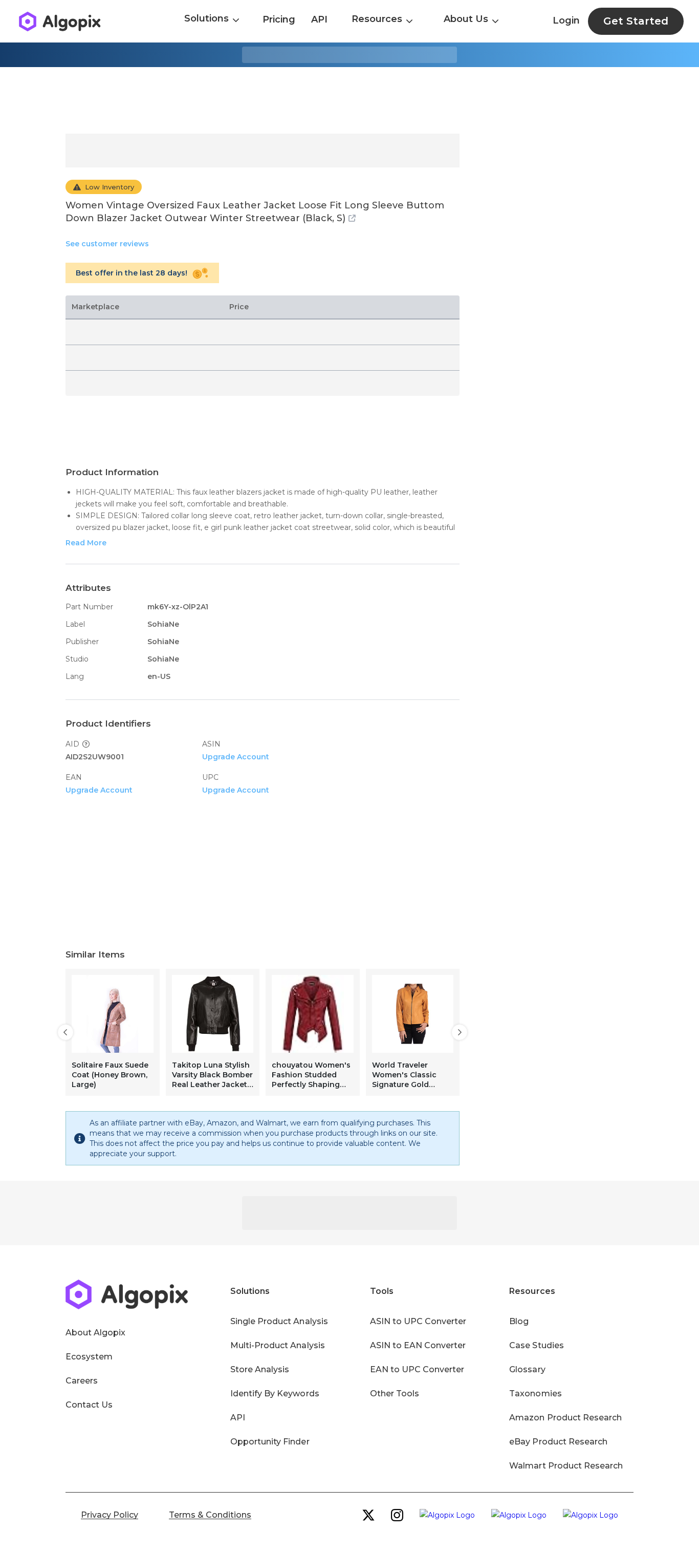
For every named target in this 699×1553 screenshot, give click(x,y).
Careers (81, 1381)
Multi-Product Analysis (277, 1345)
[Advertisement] (349, 100)
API (319, 19)
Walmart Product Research (566, 1466)
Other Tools (394, 1393)
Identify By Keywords (274, 1393)
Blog (519, 1321)
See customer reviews (107, 243)
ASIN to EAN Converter (418, 1345)
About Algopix (95, 1332)
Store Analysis (259, 1369)
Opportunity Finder (270, 1441)
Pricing (279, 19)
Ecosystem (89, 1356)
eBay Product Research (558, 1441)
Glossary (527, 1369)
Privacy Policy (109, 1515)
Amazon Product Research (565, 1417)
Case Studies (536, 1345)
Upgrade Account (235, 756)
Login (566, 20)
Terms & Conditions (210, 1515)
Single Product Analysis (279, 1321)
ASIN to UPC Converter (418, 1321)
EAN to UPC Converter (417, 1369)
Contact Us (89, 1405)
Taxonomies (535, 1393)
